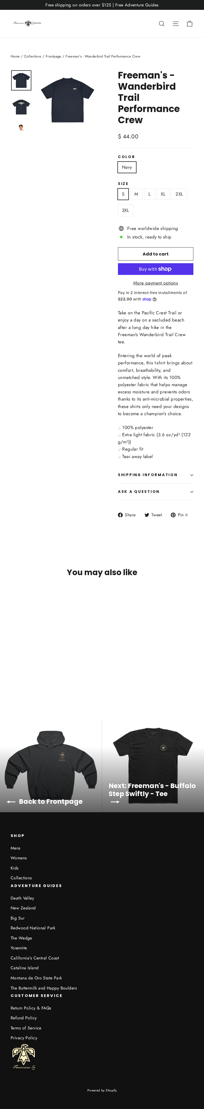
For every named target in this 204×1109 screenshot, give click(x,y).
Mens (15, 848)
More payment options (155, 283)
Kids (15, 868)
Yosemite (19, 948)
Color (126, 157)
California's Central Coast (35, 958)
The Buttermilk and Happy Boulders (44, 988)
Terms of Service (26, 1028)
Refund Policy (24, 1018)
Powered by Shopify (102, 1090)
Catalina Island (25, 968)
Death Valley (22, 898)
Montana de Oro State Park (36, 978)
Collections (32, 56)
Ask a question (139, 491)
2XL (179, 194)
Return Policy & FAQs (31, 1008)
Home (15, 56)
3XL (125, 210)
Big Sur (17, 918)
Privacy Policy (24, 1038)
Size (123, 184)
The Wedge (21, 938)
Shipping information (147, 474)
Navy (127, 167)
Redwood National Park (33, 928)
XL (163, 194)
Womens (19, 858)
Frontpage (53, 56)
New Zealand (23, 908)
